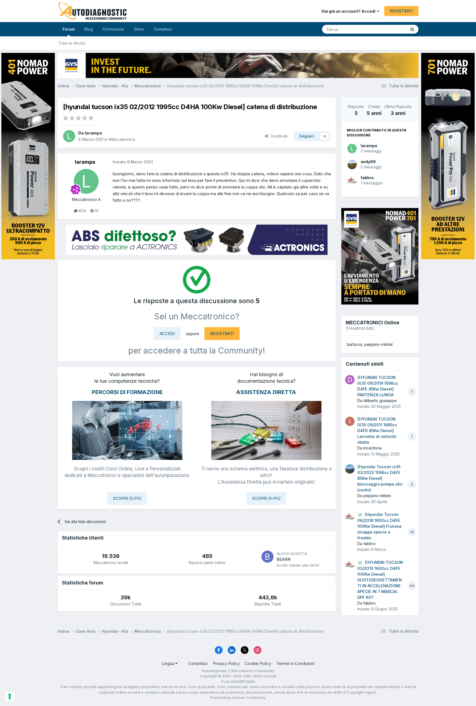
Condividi (277, 136)
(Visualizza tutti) (360, 328)
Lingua (168, 663)
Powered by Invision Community (238, 697)
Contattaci (163, 29)
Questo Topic (387, 29)
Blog (89, 29)
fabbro (367, 177)
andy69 (368, 161)
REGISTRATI (401, 11)
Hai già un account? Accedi (349, 11)
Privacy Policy (226, 663)
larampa (369, 145)
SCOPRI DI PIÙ (127, 498)
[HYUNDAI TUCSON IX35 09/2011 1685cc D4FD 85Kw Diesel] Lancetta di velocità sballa (377, 431)
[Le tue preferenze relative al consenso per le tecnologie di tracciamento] (9, 696)
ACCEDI (167, 333)
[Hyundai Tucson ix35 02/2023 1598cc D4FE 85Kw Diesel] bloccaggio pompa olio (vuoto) (379, 478)
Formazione (113, 29)
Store (139, 29)
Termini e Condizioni (295, 663)
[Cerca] (412, 29)
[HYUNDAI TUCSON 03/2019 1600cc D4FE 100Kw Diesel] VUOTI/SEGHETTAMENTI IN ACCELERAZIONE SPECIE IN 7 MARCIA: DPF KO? (380, 580)
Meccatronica (122, 139)
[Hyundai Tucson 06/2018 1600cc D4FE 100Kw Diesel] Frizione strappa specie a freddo (379, 526)
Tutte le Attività (71, 43)
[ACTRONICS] (197, 240)
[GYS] (28, 346)
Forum (69, 29)
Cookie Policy (258, 663)
